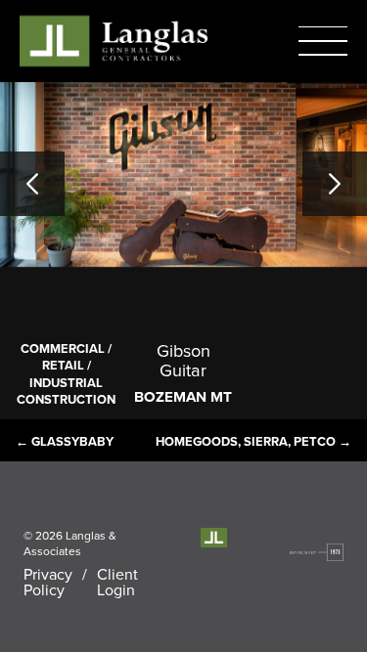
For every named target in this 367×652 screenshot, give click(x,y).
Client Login (117, 581)
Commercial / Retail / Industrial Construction (66, 374)
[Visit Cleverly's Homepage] (317, 552)
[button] (322, 41)
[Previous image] (32, 184)
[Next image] (334, 184)
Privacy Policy (47, 581)
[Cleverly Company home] (113, 40)
